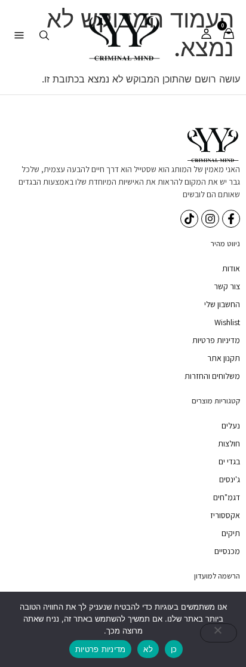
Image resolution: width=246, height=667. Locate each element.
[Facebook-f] (231, 219)
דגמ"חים (226, 497)
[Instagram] (210, 219)
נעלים (231, 425)
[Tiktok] (189, 219)
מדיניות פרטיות (216, 340)
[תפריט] (19, 35)
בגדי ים (229, 461)
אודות (231, 268)
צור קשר (227, 286)
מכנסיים (227, 551)
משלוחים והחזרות (212, 376)
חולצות (229, 443)
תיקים (231, 533)
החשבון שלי (222, 304)
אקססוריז (225, 515)
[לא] (218, 632)
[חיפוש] (44, 35)
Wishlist (227, 322)
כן (174, 649)
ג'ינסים (229, 479)
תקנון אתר (223, 358)
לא (148, 649)
